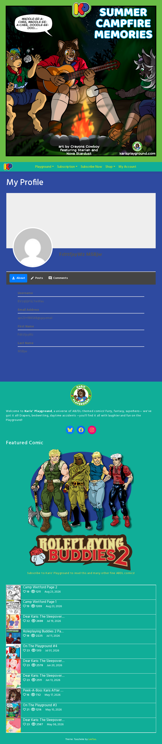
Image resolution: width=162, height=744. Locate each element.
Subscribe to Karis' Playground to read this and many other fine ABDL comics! (81, 573)
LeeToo (92, 739)
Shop (109, 167)
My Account (127, 167)
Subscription (66, 167)
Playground (43, 167)
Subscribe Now (91, 167)
